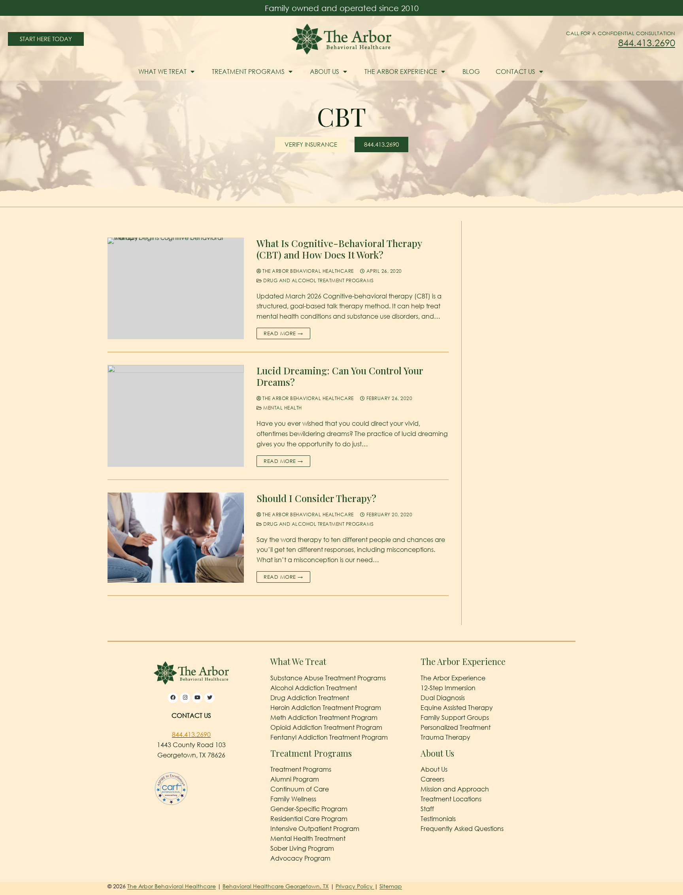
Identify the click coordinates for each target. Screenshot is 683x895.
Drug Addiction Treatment (309, 698)
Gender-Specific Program (308, 809)
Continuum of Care (299, 789)
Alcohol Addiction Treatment (313, 688)
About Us (324, 72)
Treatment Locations (451, 799)
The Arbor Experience (400, 72)
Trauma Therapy (445, 737)
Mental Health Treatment (307, 838)
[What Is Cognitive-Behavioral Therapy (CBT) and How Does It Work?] (176, 289)
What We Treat (162, 72)
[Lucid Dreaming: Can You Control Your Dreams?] (176, 416)
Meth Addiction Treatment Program (323, 717)
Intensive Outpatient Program (314, 829)
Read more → (283, 333)
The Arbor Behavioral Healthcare (307, 271)
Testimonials (438, 819)
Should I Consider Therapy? (316, 498)
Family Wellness (293, 799)
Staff (427, 809)
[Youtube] (197, 698)
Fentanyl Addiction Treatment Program (329, 737)
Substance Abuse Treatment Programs (328, 678)
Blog (471, 72)
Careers (432, 779)
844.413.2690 (646, 42)
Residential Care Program (308, 819)
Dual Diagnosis (443, 698)
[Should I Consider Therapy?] (176, 538)
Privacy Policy (355, 886)
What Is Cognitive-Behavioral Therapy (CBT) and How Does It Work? (339, 249)
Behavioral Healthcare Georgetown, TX (276, 886)
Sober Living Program (302, 848)
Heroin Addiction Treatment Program (325, 708)
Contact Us (515, 72)
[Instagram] (185, 698)
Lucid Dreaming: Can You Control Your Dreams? (340, 376)
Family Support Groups (455, 717)
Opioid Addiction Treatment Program (326, 727)
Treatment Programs (248, 72)
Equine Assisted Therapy (457, 708)
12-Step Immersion (448, 688)
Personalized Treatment (456, 727)
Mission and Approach (455, 789)
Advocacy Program (300, 858)
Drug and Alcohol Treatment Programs (318, 280)
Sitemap (390, 886)
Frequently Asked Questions (462, 829)
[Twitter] (209, 698)
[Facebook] (173, 698)
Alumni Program (294, 779)
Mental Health (282, 408)
